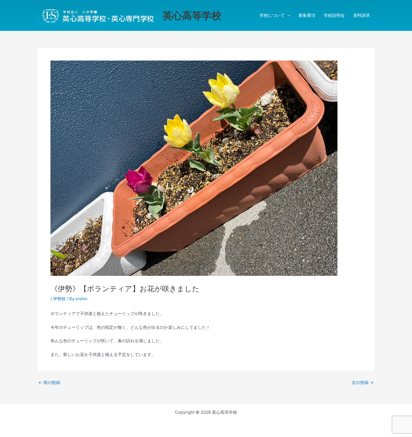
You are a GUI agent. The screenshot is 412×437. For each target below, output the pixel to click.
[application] (287, 15)
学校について (272, 15)
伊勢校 (59, 298)
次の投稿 (363, 382)
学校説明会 (334, 15)
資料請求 (361, 15)
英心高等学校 (192, 15)
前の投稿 (49, 382)
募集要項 (306, 15)
